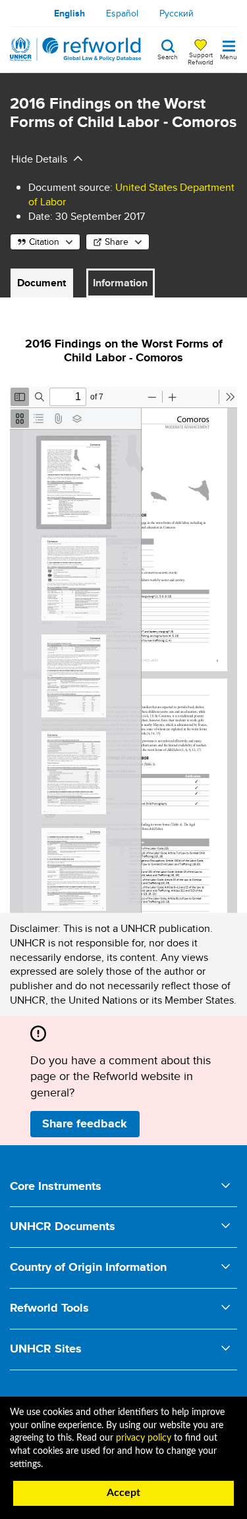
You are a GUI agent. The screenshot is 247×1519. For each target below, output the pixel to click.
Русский (176, 13)
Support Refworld (200, 58)
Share (116, 241)
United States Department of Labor (131, 194)
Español (122, 13)
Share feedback (84, 1123)
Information (120, 282)
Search (167, 56)
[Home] (76, 49)
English (69, 13)
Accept (123, 1492)
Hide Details (39, 159)
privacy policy (143, 1438)
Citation (44, 241)
